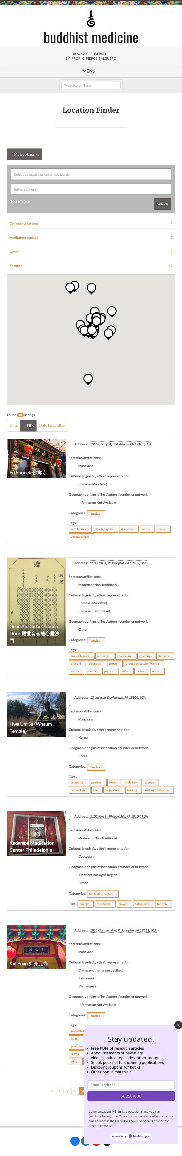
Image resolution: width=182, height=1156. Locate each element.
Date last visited (52, 425)
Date (14, 425)
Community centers (91, 223)
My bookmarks (26, 154)
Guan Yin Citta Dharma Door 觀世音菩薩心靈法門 (34, 633)
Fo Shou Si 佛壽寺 (28, 472)
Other (91, 252)
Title (30, 425)
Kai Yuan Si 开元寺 (28, 963)
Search (162, 204)
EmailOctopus (141, 1136)
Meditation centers (91, 237)
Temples (91, 266)
